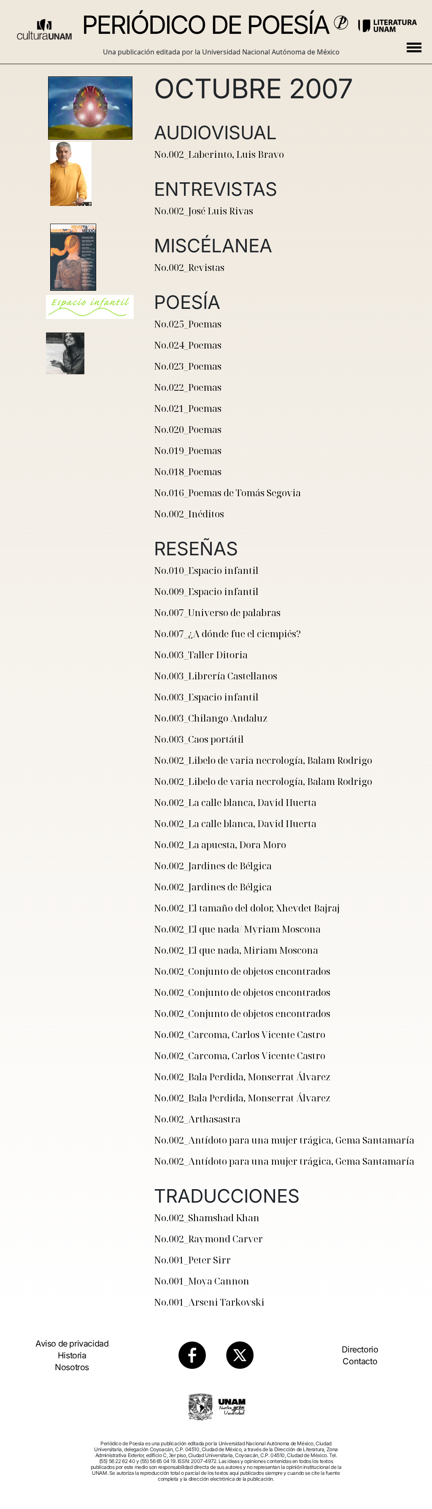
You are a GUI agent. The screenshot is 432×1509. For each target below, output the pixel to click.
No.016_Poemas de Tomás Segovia (227, 492)
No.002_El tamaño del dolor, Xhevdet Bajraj (247, 907)
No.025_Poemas (187, 323)
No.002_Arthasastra (197, 1118)
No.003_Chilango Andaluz (210, 717)
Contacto (360, 1361)
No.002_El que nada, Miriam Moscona (236, 950)
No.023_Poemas (187, 366)
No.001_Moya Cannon (201, 1280)
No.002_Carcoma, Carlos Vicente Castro (239, 1034)
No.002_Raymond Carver (208, 1238)
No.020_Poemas (187, 429)
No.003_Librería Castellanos (215, 675)
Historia (72, 1355)
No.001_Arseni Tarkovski (209, 1301)
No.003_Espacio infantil (206, 696)
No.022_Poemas (187, 387)
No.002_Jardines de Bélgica (213, 865)
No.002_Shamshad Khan (206, 1217)
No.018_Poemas (187, 471)
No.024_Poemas (187, 344)
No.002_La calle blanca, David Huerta (235, 802)
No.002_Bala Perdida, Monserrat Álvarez (242, 1076)
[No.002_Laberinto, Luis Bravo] (90, 108)
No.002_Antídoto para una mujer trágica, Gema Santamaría (284, 1139)
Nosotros (72, 1367)
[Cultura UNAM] (44, 26)
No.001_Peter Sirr (192, 1259)
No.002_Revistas (189, 267)
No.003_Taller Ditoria (201, 654)
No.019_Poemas (187, 450)
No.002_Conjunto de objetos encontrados (242, 971)
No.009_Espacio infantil (206, 591)
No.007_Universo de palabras (217, 612)
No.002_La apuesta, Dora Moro (220, 844)
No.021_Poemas (187, 408)
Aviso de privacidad (71, 1344)
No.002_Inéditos (189, 513)
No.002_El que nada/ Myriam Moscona (237, 928)
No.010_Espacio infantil (206, 570)
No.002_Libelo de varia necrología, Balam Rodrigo (263, 760)
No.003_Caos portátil (199, 739)
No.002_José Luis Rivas (203, 210)
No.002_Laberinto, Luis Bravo (219, 154)
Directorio (360, 1349)
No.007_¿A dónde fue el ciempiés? (227, 633)
